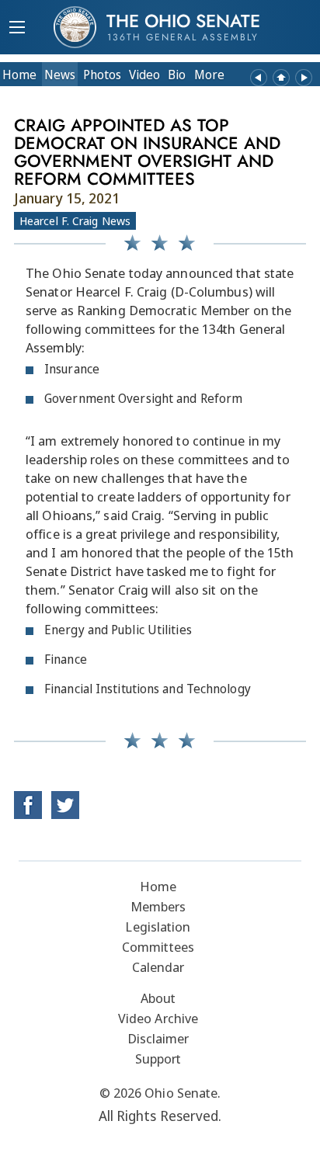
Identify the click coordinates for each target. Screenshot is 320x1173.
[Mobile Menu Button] (17, 28)
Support (158, 1058)
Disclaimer (158, 1038)
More (209, 74)
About (158, 998)
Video (144, 74)
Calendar (158, 967)
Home (19, 74)
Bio (177, 74)
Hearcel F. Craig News (74, 220)
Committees (158, 947)
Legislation (157, 926)
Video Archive (158, 1018)
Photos (102, 74)
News (59, 74)
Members (158, 906)
